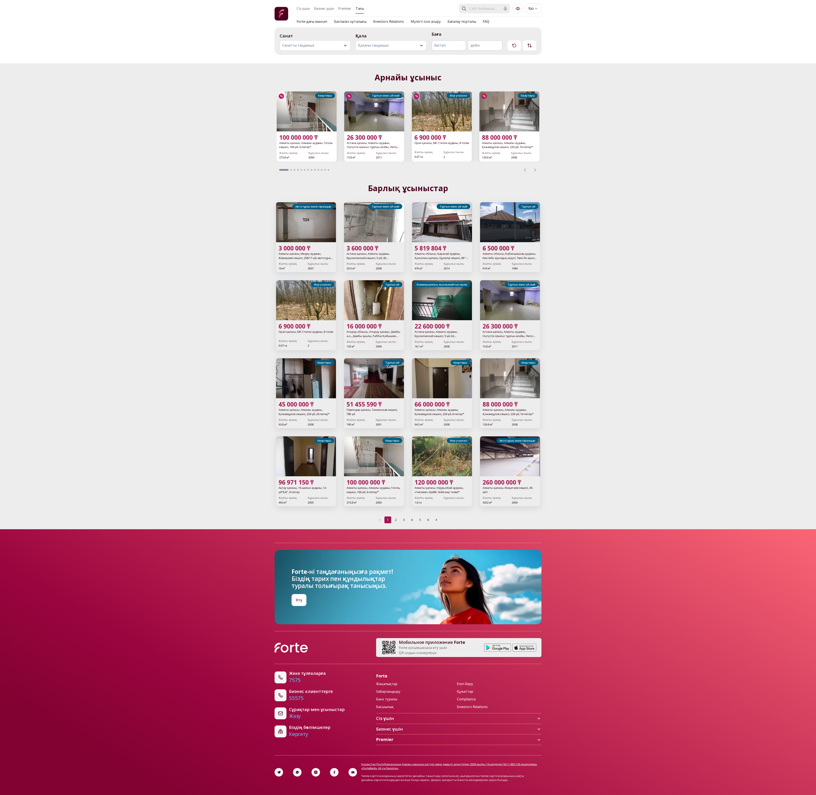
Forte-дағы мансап (312, 21)
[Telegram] (279, 772)
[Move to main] (281, 14)
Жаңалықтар (386, 683)
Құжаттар (465, 691)
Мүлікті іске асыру (426, 21)
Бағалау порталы (462, 21)
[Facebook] (334, 772)
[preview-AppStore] (524, 648)
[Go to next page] (436, 519)
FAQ (486, 21)
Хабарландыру (388, 691)
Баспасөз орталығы (350, 21)
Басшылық (385, 706)
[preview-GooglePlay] (497, 648)
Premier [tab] (344, 8)
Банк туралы (386, 699)
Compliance (466, 699)
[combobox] (485, 9)
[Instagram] (316, 772)
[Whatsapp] (297, 772)
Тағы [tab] (360, 8)
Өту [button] (299, 600)
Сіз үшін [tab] (303, 8)
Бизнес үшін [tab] (324, 8)
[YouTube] (352, 772)
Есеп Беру (465, 683)
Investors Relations (388, 21)
